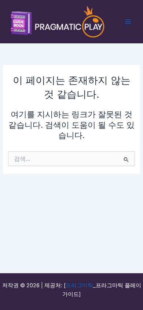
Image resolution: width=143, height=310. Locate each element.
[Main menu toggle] (128, 21)
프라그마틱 (79, 285)
